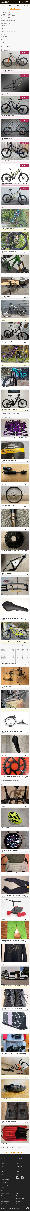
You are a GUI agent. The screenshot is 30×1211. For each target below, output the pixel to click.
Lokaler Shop (19, 1166)
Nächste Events (19, 1158)
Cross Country (4, 1163)
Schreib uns (19, 1195)
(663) (11, 1148)
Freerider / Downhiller (6, 14)
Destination (4, 1198)
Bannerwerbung (5, 1193)
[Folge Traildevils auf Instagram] (22, 1178)
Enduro (3, 1166)
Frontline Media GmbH (10, 1207)
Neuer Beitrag (4, 1185)
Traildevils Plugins (5, 1203)
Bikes (10, 5)
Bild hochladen (4, 1182)
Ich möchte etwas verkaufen (15, 1152)
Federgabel (4, 25)
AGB (18, 1207)
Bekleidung (4, 36)
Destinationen (19, 1169)
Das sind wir (19, 1201)
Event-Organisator (5, 1201)
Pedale (3, 27)
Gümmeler (3, 1169)
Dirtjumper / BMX (5, 17)
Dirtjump (3, 1161)
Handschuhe (4, 41)
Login (22, 2)
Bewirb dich (19, 1203)
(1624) (10, 413)
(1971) (10, 780)
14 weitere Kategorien (8, 20)
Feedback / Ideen (20, 1198)
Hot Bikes (18, 1161)
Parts (17, 5)
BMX (2, 1171)
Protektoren (4, 38)
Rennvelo (3, 19)
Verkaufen (16, 8)
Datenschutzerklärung (13, 1208)
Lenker (3, 28)
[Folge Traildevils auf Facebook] (17, 1178)
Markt (3, 6)
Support (18, 1193)
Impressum (3, 1208)
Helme (2, 39)
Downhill (3, 1158)
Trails (17, 1171)
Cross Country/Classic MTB (8, 16)
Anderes (26, 5)
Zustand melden (5, 1179)
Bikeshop (3, 1195)
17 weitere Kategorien (8, 43)
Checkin (3, 1177)
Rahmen (3, 30)
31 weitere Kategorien (8, 31)
